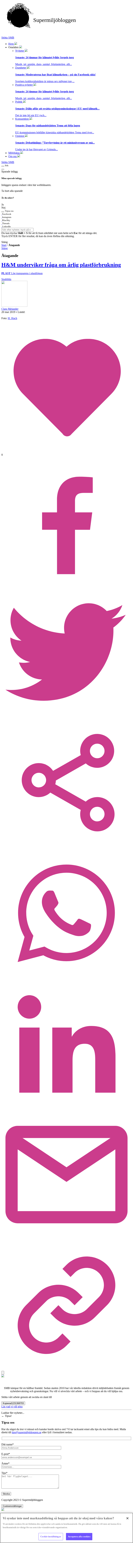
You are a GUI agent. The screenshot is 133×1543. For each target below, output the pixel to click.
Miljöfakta (14, 152)
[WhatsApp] (66, 977)
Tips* (4, 1472)
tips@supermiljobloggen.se (26, 1432)
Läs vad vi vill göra (12, 1406)
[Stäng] (127, 1518)
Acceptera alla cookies (79, 1536)
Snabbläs (6, 279)
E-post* (5, 1453)
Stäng (4, 248)
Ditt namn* (7, 1444)
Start (3, 245)
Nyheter (20, 50)
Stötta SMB (7, 37)
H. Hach (12, 318)
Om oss (12, 156)
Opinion (20, 135)
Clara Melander (9, 308)
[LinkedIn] (66, 1107)
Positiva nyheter (24, 84)
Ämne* (5, 1463)
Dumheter (21, 67)
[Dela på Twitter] (66, 716)
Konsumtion (22, 118)
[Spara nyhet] (2, 1373)
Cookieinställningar (12, 1506)
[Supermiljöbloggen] (66, 34)
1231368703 (13, 1403)
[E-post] (66, 1238)
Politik (19, 101)
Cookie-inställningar (50, 1536)
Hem (11, 43)
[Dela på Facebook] (66, 585)
